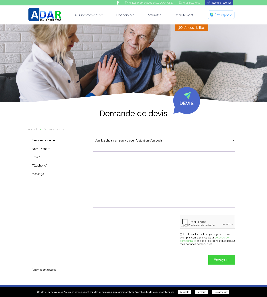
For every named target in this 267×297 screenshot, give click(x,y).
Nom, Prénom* (41, 149)
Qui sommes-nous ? (89, 15)
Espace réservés (222, 2)
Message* (38, 174)
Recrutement (184, 15)
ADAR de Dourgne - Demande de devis (44, 14)
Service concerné (43, 140)
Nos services (125, 15)
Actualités (154, 15)
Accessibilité (194, 28)
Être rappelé (223, 15)
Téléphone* (39, 165)
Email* (36, 157)
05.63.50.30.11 (191, 2)
